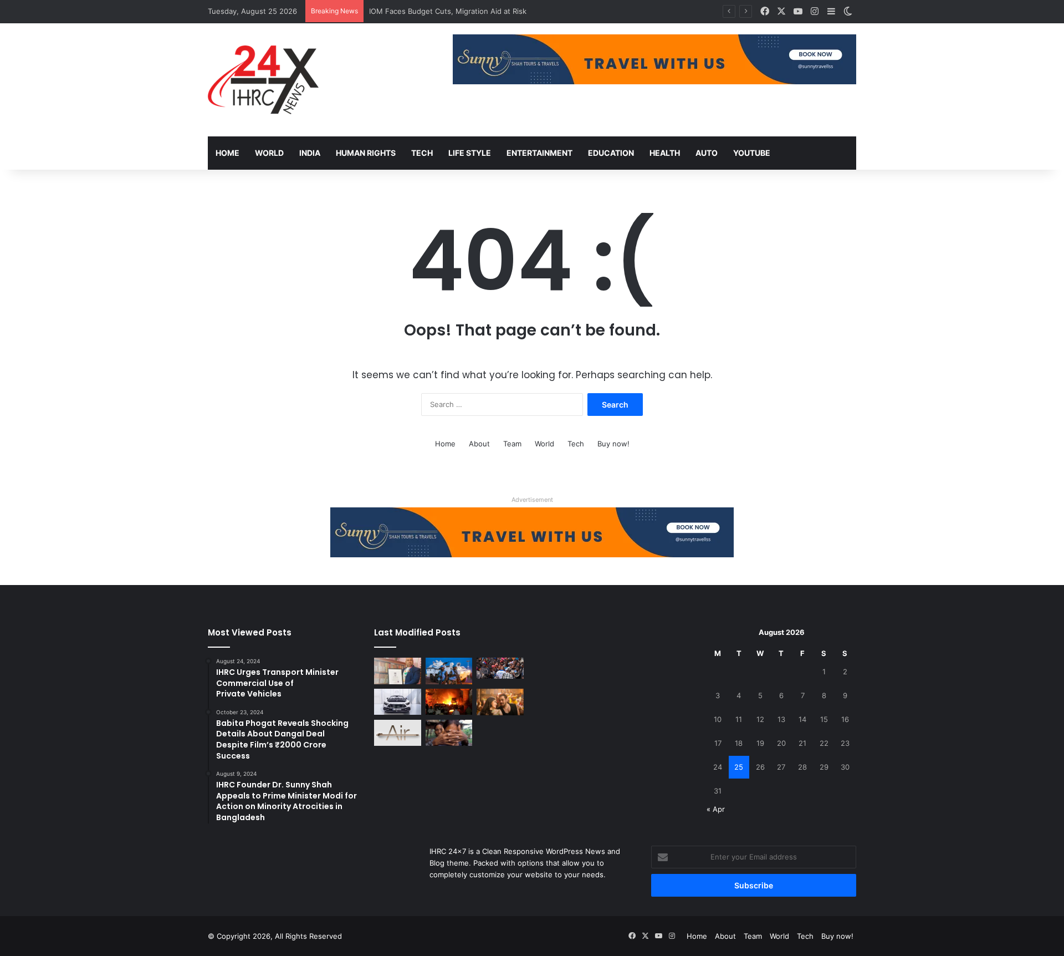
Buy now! (613, 443)
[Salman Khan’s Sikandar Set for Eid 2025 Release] (500, 702)
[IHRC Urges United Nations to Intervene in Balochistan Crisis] (449, 671)
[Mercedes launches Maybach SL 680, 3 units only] (397, 702)
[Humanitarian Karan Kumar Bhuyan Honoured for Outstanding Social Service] (397, 671)
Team (512, 443)
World (269, 152)
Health (664, 152)
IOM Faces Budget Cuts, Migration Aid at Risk (447, 11)
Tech (422, 152)
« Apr (716, 809)
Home (227, 152)
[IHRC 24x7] (263, 79)
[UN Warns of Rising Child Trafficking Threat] (449, 733)
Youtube (751, 152)
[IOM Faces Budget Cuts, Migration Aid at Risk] (500, 668)
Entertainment (539, 152)
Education (611, 152)
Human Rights (366, 152)
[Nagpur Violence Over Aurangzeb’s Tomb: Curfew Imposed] (449, 702)
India (309, 152)
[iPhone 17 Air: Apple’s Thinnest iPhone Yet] (397, 733)
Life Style (469, 152)
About (479, 443)
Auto (706, 152)
